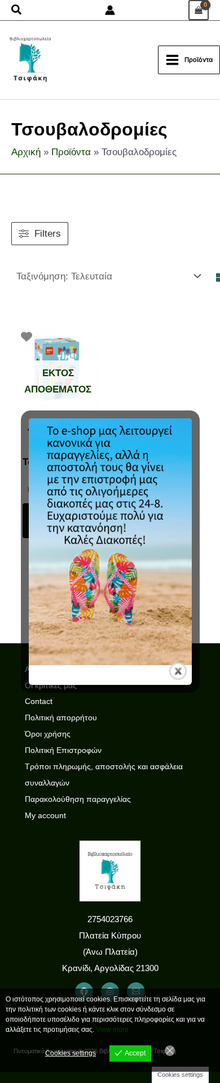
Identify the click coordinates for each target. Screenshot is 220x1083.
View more (112, 1030)
